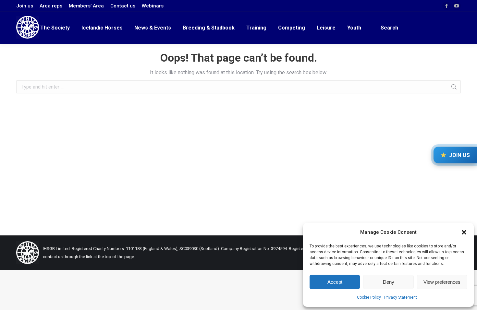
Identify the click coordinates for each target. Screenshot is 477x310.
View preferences (441, 282)
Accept (334, 282)
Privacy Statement (400, 297)
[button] (464, 232)
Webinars (153, 6)
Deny (388, 282)
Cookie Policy (369, 297)
